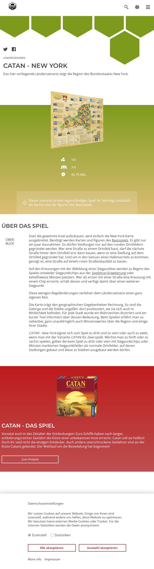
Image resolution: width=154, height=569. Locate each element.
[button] (5, 49)
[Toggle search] (126, 7)
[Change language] (137, 7)
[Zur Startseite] (12, 9)
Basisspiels (120, 240)
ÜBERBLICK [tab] (10, 241)
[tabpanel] (89, 293)
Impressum (52, 559)
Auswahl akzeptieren (102, 548)
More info (35, 559)
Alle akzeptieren (52, 548)
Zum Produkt (30, 459)
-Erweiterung (109, 273)
